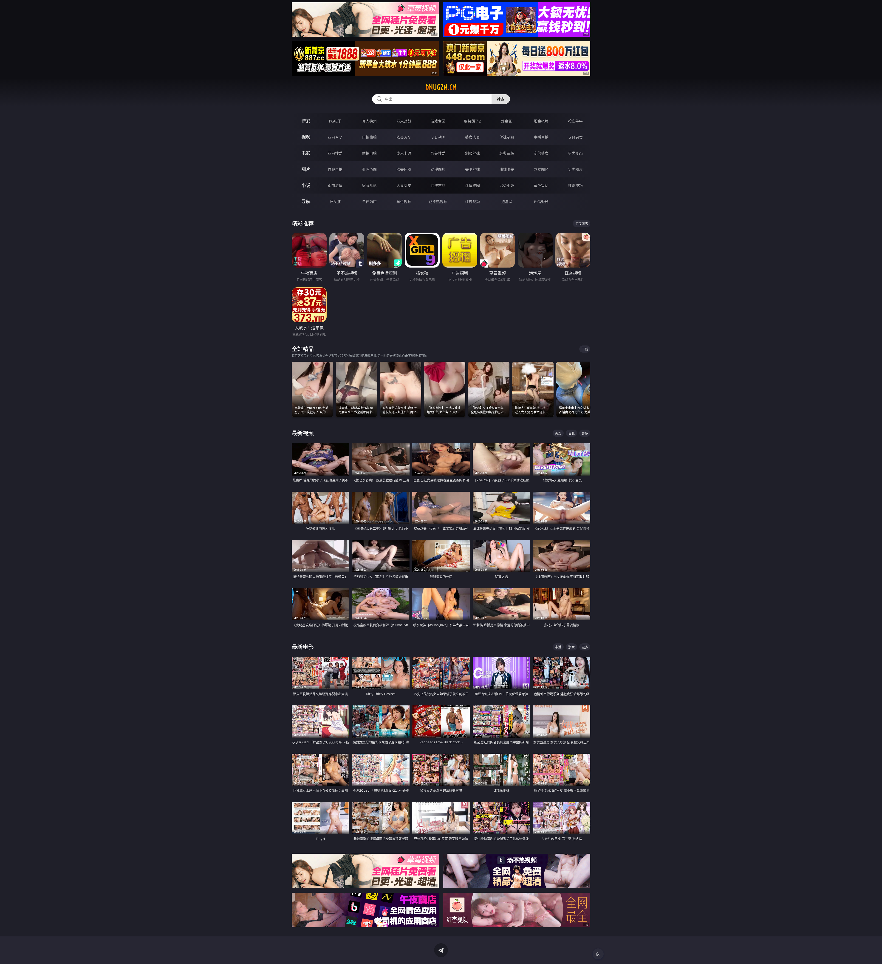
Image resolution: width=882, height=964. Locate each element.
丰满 (558, 647)
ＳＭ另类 (575, 137)
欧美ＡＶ (403, 137)
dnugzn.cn (441, 87)
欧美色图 (403, 169)
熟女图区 (541, 169)
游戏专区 (438, 121)
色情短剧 (541, 201)
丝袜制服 (506, 137)
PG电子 (335, 121)
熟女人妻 (472, 137)
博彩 (306, 121)
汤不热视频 (438, 201)
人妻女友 (403, 185)
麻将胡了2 (472, 121)
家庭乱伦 (369, 185)
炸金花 (506, 121)
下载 (585, 349)
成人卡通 (403, 153)
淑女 (571, 647)
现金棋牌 (541, 121)
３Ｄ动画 (438, 137)
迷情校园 (472, 185)
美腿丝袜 (472, 169)
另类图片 (575, 169)
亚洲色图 (369, 169)
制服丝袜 (472, 153)
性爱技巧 (575, 185)
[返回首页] (598, 953)
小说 (306, 185)
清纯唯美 (506, 169)
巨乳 (571, 433)
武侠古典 (438, 185)
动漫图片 (438, 169)
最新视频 (303, 433)
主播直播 (541, 137)
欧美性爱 (438, 153)
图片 (306, 169)
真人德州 (369, 121)
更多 (585, 433)
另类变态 (575, 153)
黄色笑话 (541, 185)
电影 (306, 153)
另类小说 (506, 185)
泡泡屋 (506, 201)
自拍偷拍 (369, 137)
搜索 (500, 99)
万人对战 (403, 121)
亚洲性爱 (335, 153)
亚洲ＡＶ (335, 137)
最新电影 (303, 646)
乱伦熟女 (541, 153)
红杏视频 (472, 201)
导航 (306, 201)
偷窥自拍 (335, 169)
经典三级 (506, 153)
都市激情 (335, 185)
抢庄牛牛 (575, 121)
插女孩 (335, 201)
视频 (306, 137)
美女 (558, 433)
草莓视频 (403, 201)
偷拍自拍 (369, 153)
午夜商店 (369, 201)
